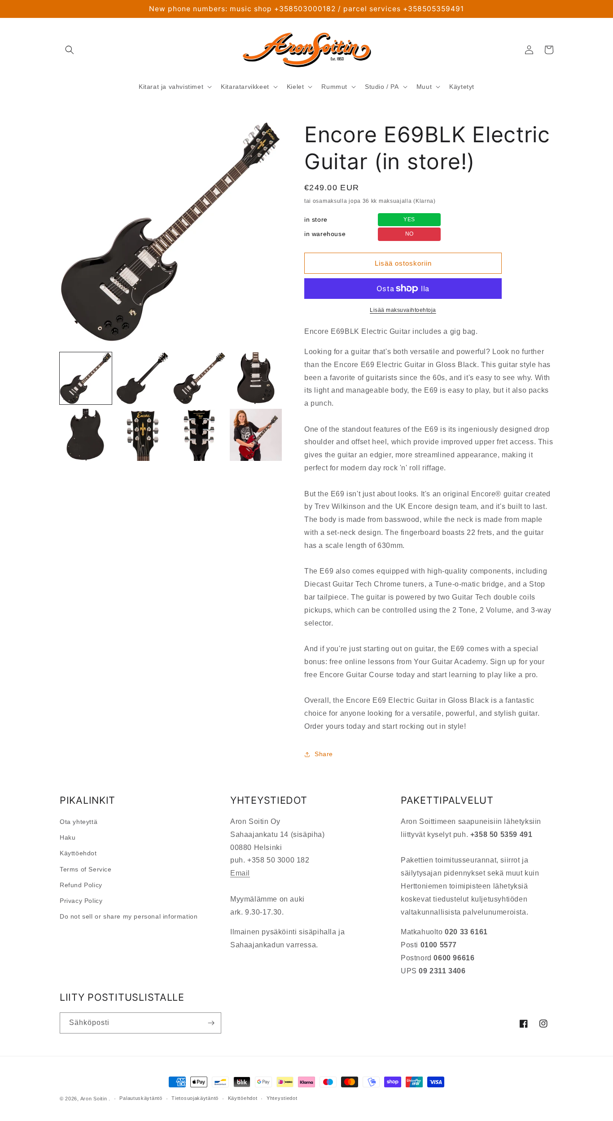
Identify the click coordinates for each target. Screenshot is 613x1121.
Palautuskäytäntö (140, 1098)
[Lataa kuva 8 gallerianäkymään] (256, 435)
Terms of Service (86, 869)
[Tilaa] (211, 1022)
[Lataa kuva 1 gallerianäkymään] (86, 378)
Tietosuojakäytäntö (195, 1098)
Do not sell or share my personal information (128, 916)
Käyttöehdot (78, 853)
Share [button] (324, 754)
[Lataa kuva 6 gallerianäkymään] (142, 435)
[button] (69, 50)
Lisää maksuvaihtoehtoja (403, 310)
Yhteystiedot (282, 1098)
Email (240, 873)
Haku (67, 837)
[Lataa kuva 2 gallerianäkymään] (142, 378)
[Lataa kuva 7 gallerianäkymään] (199, 435)
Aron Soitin (93, 1098)
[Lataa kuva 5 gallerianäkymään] (86, 435)
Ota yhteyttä (78, 821)
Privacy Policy (81, 900)
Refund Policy (81, 885)
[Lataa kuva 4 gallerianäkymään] (256, 378)
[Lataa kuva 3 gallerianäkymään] (199, 378)
